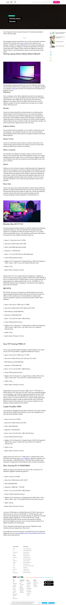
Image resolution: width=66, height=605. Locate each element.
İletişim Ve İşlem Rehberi (36, 585)
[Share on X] (51, 55)
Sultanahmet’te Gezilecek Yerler (27, 550)
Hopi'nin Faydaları (14, 589)
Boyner (14, 548)
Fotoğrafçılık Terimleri (26, 569)
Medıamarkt (14, 555)
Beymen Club (14, 569)
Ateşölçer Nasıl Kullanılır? (26, 552)
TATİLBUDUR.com (15, 552)
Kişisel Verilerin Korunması (15, 595)
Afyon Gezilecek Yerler (26, 564)
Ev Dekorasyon (29, 588)
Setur (13, 565)
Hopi (13, 581)
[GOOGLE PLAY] (49, 584)
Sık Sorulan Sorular (14, 592)
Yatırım (15, 2)
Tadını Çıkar (28, 585)
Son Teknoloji (29, 590)
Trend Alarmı (29, 581)
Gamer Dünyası (29, 591)
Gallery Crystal (15, 557)
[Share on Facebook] (51, 52)
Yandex (14, 564)
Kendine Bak (29, 583)
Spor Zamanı (28, 593)
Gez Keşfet (28, 586)
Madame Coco (15, 560)
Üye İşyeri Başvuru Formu (36, 582)
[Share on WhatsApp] (51, 61)
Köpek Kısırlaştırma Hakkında (27, 572)
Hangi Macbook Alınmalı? (26, 555)
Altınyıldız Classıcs (15, 572)
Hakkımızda (14, 583)
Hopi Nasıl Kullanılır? (14, 586)
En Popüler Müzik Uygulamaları (27, 548)
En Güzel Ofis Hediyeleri (26, 560)
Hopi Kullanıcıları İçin (15, 598)
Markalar (21, 581)
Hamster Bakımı (25, 567)
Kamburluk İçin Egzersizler (26, 557)
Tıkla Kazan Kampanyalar (22, 591)
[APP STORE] (49, 582)
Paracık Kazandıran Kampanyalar (22, 588)
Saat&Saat (14, 562)
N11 (13, 550)
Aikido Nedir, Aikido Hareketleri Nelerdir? (28, 565)
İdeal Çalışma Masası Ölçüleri (27, 562)
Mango (14, 567)
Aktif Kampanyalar (22, 584)
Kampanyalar (11, 2)
